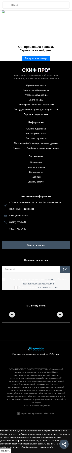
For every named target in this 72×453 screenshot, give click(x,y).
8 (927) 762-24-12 (17, 229)
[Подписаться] (65, 269)
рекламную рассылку (48, 287)
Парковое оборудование (36, 114)
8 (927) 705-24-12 (17, 222)
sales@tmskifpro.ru (18, 215)
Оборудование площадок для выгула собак (36, 109)
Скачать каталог (36, 181)
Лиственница (36, 100)
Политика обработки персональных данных (36, 143)
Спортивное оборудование (36, 90)
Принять (5, 450)
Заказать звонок (36, 245)
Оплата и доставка (36, 128)
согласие (49, 279)
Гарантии (36, 177)
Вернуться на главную (36, 58)
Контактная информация (36, 196)
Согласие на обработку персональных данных (36, 148)
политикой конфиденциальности (38, 284)
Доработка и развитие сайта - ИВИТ (38, 413)
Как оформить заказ (36, 133)
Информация (36, 122)
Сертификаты (36, 172)
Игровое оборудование (36, 95)
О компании (36, 156)
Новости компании (36, 167)
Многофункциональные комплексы (36, 104)
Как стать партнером (36, 138)
